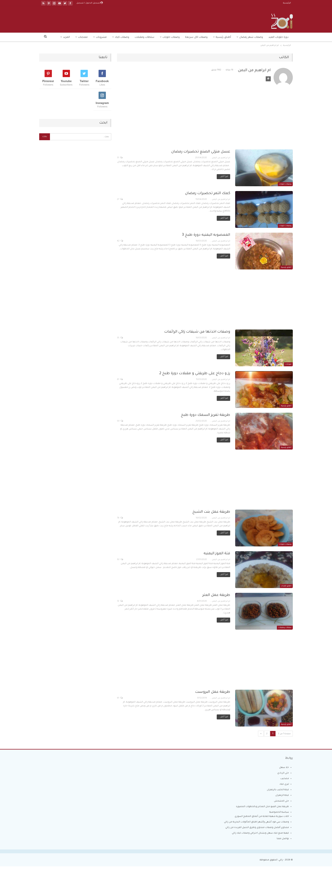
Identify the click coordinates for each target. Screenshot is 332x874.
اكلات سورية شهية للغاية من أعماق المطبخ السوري (262, 816)
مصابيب (284, 779)
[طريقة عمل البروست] (264, 708)
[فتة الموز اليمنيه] (264, 569)
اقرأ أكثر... (223, 176)
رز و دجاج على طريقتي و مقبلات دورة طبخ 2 (194, 374)
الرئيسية (287, 3)
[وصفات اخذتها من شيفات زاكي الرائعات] (264, 348)
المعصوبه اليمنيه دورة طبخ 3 (206, 235)
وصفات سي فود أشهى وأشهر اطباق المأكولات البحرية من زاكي (256, 822)
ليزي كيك (284, 784)
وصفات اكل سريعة (196, 37)
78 (118, 518)
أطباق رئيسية (223, 37)
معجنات (83, 37)
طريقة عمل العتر (216, 595)
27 (118, 199)
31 (118, 158)
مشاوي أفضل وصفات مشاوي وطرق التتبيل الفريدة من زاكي (257, 827)
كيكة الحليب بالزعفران (278, 790)
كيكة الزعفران (282, 795)
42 (118, 241)
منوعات (288, 364)
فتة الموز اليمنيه (217, 554)
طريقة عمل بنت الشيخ (211, 512)
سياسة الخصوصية (279, 812)
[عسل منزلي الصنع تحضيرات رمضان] (264, 167)
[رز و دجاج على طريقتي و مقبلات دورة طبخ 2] (264, 389)
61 (118, 379)
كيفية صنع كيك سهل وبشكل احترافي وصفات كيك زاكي (260, 833)
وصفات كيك (122, 37)
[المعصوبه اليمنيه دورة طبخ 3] (264, 251)
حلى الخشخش (281, 801)
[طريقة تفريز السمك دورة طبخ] (264, 431)
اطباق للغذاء (286, 586)
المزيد (66, 37)
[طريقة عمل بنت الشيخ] (264, 528)
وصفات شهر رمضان (251, 37)
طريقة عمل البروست (212, 692)
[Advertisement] (205, 121)
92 (118, 560)
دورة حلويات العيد (278, 37)
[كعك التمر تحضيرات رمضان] (264, 209)
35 (118, 338)
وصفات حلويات (171, 37)
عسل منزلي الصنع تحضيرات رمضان (200, 152)
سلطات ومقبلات (144, 37)
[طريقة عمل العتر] (264, 611)
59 (118, 421)
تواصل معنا (283, 839)
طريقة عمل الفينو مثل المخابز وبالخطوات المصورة (262, 807)
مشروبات (101, 37)
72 (118, 601)
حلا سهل (284, 767)
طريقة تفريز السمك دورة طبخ (205, 415)
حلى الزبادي (283, 773)
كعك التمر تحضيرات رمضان (207, 193)
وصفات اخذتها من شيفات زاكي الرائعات (197, 332)
